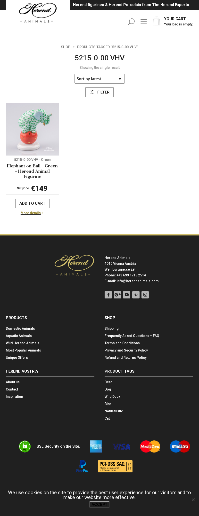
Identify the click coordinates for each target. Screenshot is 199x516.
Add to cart (32, 203)
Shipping (112, 328)
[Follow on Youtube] (126, 294)
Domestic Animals (20, 328)
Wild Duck (112, 397)
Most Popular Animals (23, 350)
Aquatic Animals (19, 336)
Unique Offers (17, 358)
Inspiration (14, 397)
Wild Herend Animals (22, 343)
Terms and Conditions (122, 343)
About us (13, 382)
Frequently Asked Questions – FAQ (132, 336)
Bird (108, 404)
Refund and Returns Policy (126, 358)
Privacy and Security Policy (126, 350)
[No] (193, 499)
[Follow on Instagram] (145, 294)
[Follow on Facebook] (108, 294)
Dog (108, 389)
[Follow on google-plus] (117, 294)
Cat (107, 418)
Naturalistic (114, 411)
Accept (99, 504)
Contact (12, 389)
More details (31, 213)
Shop (65, 47)
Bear (108, 382)
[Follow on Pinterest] (136, 294)
